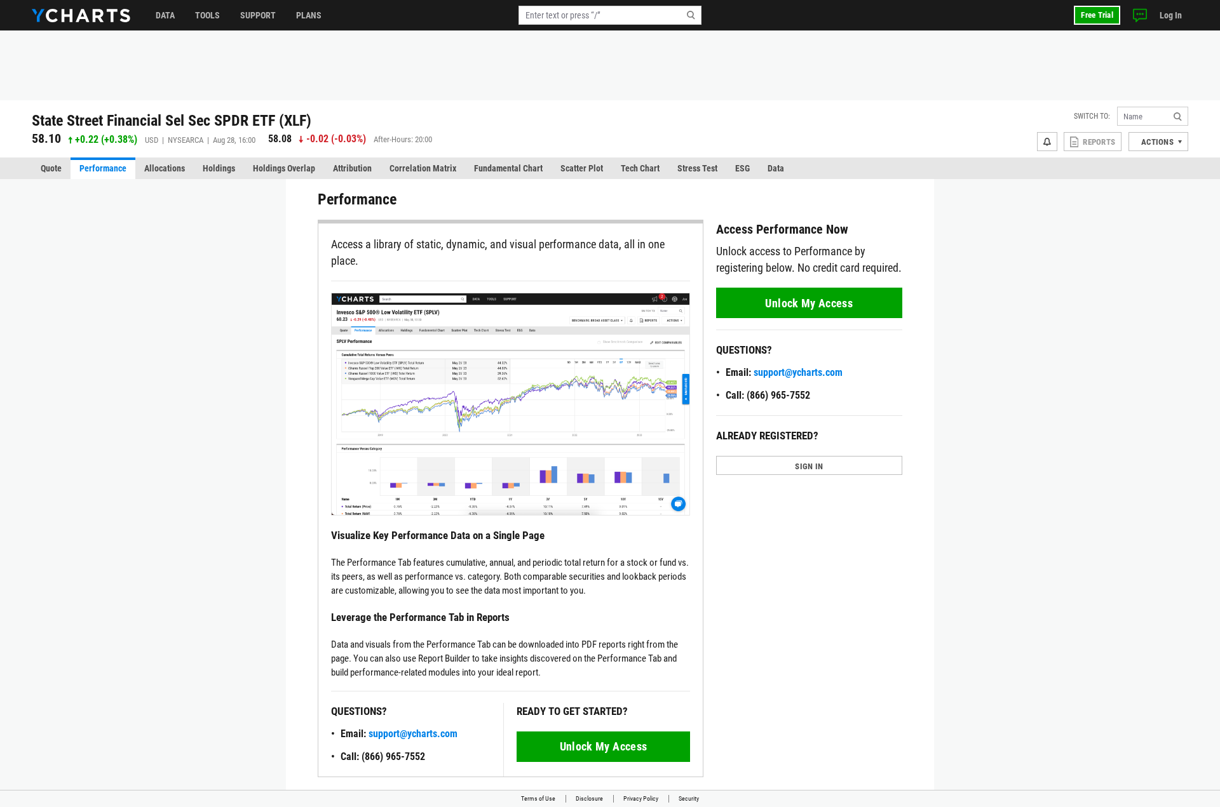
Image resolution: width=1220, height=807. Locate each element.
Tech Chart (640, 168)
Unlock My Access (603, 746)
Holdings (219, 168)
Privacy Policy (640, 798)
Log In (1171, 15)
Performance (102, 168)
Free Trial (1097, 15)
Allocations (164, 168)
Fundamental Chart (508, 168)
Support (258, 15)
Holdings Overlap (284, 168)
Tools (207, 15)
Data (165, 15)
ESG (742, 168)
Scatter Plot (581, 168)
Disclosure (589, 798)
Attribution (352, 168)
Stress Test (697, 168)
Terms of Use (538, 798)
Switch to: (1092, 116)
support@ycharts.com (413, 734)
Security (689, 798)
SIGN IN (809, 466)
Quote (51, 168)
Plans (309, 15)
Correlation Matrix (423, 168)
